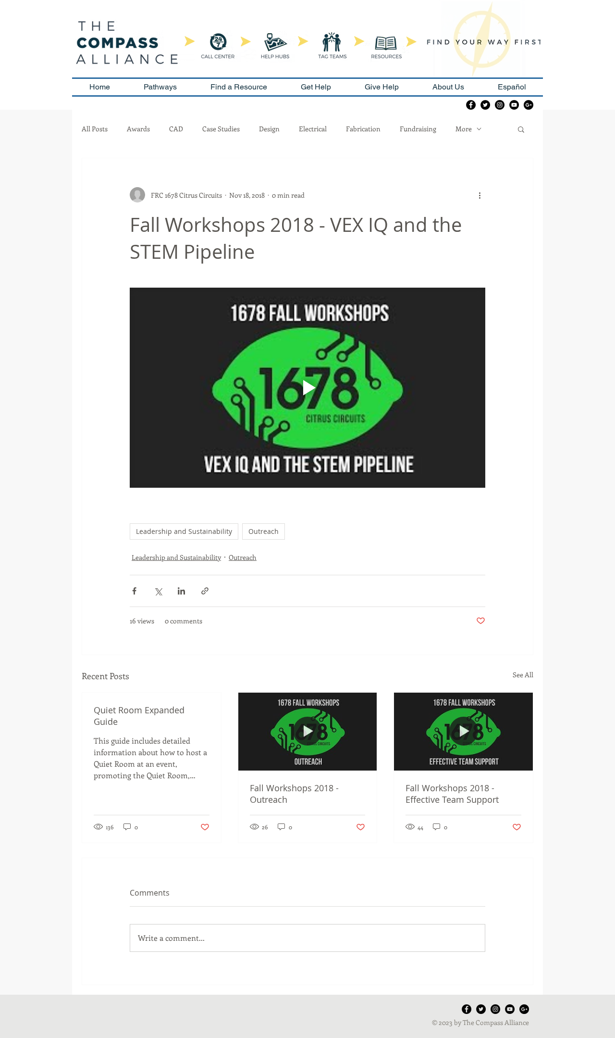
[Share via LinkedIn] (181, 590)
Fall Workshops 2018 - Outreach (294, 793)
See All (523, 674)
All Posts (95, 128)
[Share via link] (204, 590)
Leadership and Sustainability (184, 531)
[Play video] (307, 388)
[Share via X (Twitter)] (157, 590)
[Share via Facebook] (134, 590)
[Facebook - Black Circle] (471, 105)
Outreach (263, 531)
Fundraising (418, 128)
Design (269, 128)
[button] (521, 129)
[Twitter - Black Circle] (485, 105)
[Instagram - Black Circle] (499, 105)
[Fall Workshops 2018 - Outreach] (307, 732)
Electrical (313, 128)
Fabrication (363, 128)
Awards (138, 128)
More (463, 128)
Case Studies (221, 128)
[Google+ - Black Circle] (528, 105)
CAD (176, 128)
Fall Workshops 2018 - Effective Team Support (452, 793)
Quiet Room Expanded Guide (139, 715)
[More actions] (479, 195)
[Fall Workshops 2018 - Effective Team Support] (463, 732)
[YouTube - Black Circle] (514, 105)
